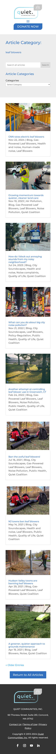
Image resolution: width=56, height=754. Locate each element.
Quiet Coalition (30, 212)
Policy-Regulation (19, 335)
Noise (23, 653)
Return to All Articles (28, 675)
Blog (29, 139)
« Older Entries (15, 665)
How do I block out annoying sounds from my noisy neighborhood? (25, 259)
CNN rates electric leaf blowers (26, 136)
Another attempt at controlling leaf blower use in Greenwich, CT (27, 390)
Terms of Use (30, 724)
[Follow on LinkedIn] (38, 745)
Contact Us (15, 724)
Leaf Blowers (24, 150)
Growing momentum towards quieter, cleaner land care (26, 196)
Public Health (17, 406)
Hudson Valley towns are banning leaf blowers (22, 582)
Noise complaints (27, 272)
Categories (12, 80)
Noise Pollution (29, 402)
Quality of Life (17, 276)
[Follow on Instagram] (24, 745)
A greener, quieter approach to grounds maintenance (26, 645)
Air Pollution (34, 201)
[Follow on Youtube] (31, 745)
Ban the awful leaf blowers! (24, 456)
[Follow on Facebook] (18, 745)
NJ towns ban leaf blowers (23, 521)
